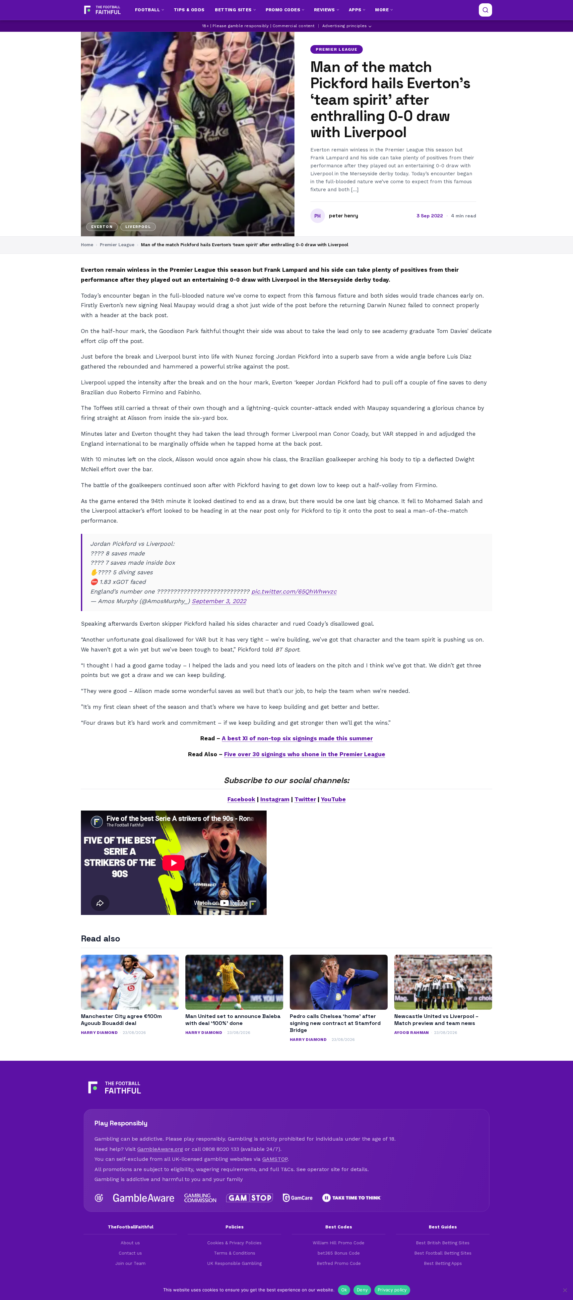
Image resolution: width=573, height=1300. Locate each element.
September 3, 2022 (219, 600)
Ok (344, 1289)
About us (130, 1242)
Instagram (274, 799)
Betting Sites (233, 9)
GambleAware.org (160, 1149)
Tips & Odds (189, 9)
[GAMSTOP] (249, 1198)
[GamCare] (297, 1198)
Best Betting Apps (443, 1263)
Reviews (324, 9)
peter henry (343, 216)
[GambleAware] (143, 1198)
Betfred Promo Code (339, 1263)
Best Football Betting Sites (443, 1253)
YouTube (333, 799)
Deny (362, 1289)
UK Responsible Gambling (234, 1263)
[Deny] (564, 1290)
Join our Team (130, 1263)
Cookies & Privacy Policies (234, 1242)
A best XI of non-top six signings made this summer (297, 738)
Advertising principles (344, 26)
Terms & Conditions (234, 1253)
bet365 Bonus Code (339, 1253)
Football (147, 9)
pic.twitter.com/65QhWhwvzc (294, 591)
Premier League (336, 49)
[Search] (485, 10)
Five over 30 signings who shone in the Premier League (304, 754)
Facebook (241, 799)
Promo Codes (283, 9)
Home (87, 244)
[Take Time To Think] (352, 1198)
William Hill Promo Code (338, 1242)
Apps (355, 9)
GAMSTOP (274, 1159)
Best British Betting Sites (443, 1242)
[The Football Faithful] (101, 10)
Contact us (130, 1253)
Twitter (305, 799)
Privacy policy (392, 1289)
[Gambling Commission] (200, 1198)
